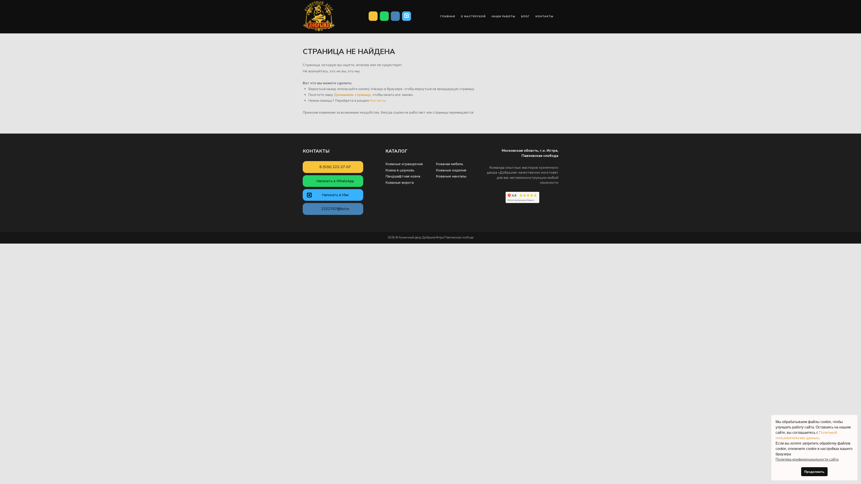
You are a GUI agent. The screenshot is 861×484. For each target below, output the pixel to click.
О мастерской (473, 16)
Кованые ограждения (404, 164)
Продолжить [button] (814, 471)
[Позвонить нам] (373, 16)
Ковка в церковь (399, 170)
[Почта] (395, 16)
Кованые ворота (399, 182)
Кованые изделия (451, 170)
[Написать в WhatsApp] (384, 16)
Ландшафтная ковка (402, 176)
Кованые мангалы (451, 176)
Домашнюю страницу (352, 95)
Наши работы (503, 16)
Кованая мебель (449, 164)
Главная (447, 16)
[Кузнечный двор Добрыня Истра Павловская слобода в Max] (406, 16)
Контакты (544, 16)
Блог (525, 16)
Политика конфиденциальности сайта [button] (807, 459)
